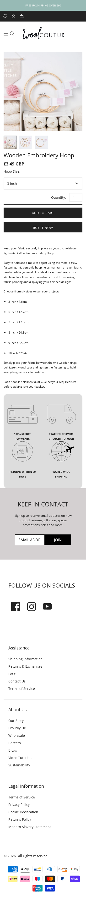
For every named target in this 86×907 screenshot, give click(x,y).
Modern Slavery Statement (29, 827)
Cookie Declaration (23, 812)
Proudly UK (17, 728)
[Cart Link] (22, 16)
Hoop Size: (12, 171)
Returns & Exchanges (25, 666)
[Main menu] (6, 33)
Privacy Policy (19, 804)
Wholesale (16, 735)
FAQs (12, 673)
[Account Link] (14, 16)
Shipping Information (25, 659)
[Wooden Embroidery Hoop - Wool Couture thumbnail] (10, 142)
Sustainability (19, 765)
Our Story (16, 720)
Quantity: (58, 197)
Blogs (12, 750)
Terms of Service (21, 688)
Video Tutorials (20, 757)
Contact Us (17, 681)
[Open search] (12, 33)
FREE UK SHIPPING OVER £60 (43, 5)
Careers (14, 743)
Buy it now (43, 227)
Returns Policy (19, 819)
